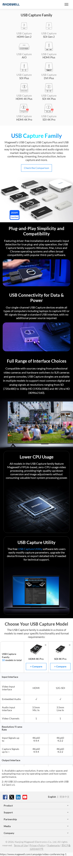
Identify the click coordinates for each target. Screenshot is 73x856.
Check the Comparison (36, 167)
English (52, 796)
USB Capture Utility (30, 549)
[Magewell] (11, 4)
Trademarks (53, 845)
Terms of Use (21, 845)
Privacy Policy (37, 845)
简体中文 (64, 796)
